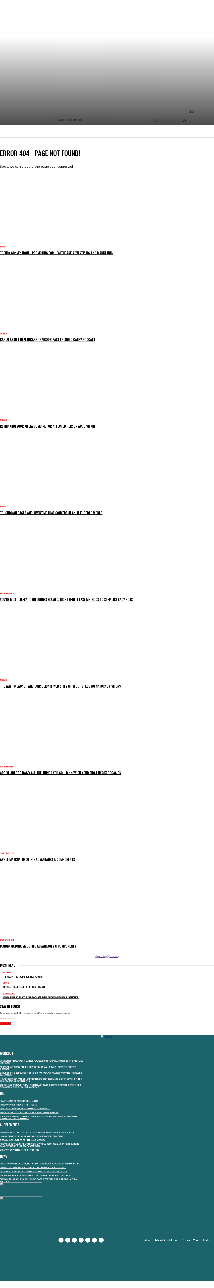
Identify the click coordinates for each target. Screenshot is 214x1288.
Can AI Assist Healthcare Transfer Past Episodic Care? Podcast (33, 1168)
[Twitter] (67, 1240)
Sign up (5, 1023)
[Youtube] (81, 1240)
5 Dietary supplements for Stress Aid (19, 1150)
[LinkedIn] (94, 1240)
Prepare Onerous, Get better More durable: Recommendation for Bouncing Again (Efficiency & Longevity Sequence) (39, 1145)
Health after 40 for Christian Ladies (19, 1101)
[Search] (184, 121)
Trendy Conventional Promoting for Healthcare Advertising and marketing (40, 1164)
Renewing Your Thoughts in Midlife (18, 1105)
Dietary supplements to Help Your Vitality (22, 1140)
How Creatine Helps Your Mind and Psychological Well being (31, 1136)
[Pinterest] (87, 1240)
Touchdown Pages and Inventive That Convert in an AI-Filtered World (36, 1175)
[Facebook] (61, 1240)
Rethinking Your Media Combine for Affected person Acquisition (33, 1171)
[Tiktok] (101, 1240)
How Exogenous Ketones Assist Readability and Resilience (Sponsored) (37, 1132)
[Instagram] (74, 1240)
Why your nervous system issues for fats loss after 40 (29, 1113)
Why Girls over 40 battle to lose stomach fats (25, 1109)
